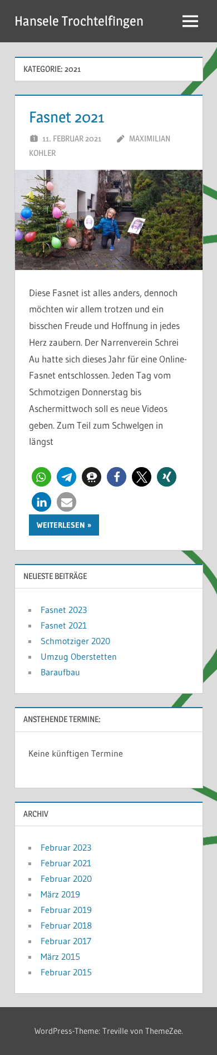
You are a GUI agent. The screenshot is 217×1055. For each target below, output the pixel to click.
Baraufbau (60, 672)
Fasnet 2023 (64, 609)
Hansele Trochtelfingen (79, 21)
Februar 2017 (66, 940)
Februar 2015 (66, 972)
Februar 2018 (66, 925)
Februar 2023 (66, 847)
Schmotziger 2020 (75, 640)
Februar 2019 (66, 909)
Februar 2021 (66, 862)
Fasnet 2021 (66, 116)
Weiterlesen (61, 525)
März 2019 (60, 894)
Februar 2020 (66, 878)
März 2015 (60, 956)
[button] (41, 477)
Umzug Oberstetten (79, 656)
